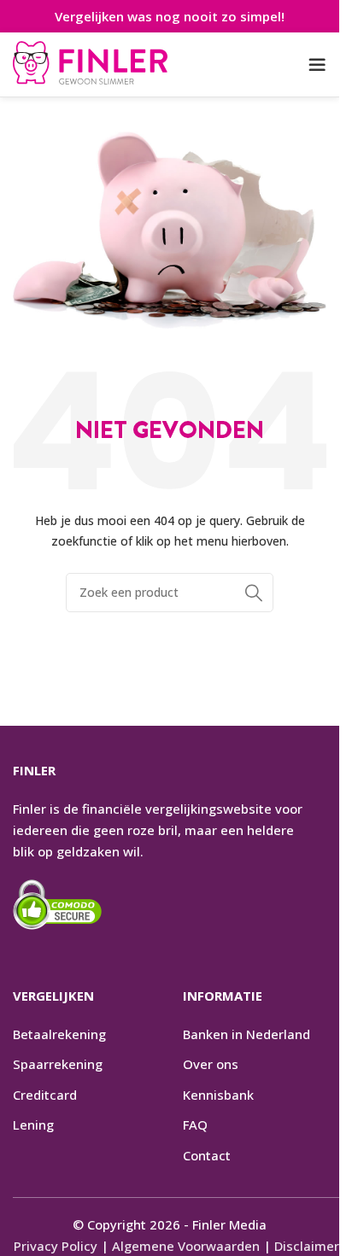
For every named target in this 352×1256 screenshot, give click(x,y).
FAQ (195, 1124)
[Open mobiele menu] (317, 65)
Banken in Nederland (246, 1034)
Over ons (210, 1063)
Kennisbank (218, 1094)
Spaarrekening (58, 1063)
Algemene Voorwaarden (186, 1245)
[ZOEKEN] (253, 592)
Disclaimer (306, 1245)
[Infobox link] (90, 65)
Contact (207, 1155)
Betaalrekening (59, 1034)
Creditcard (45, 1094)
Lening (33, 1124)
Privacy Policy (55, 1245)
